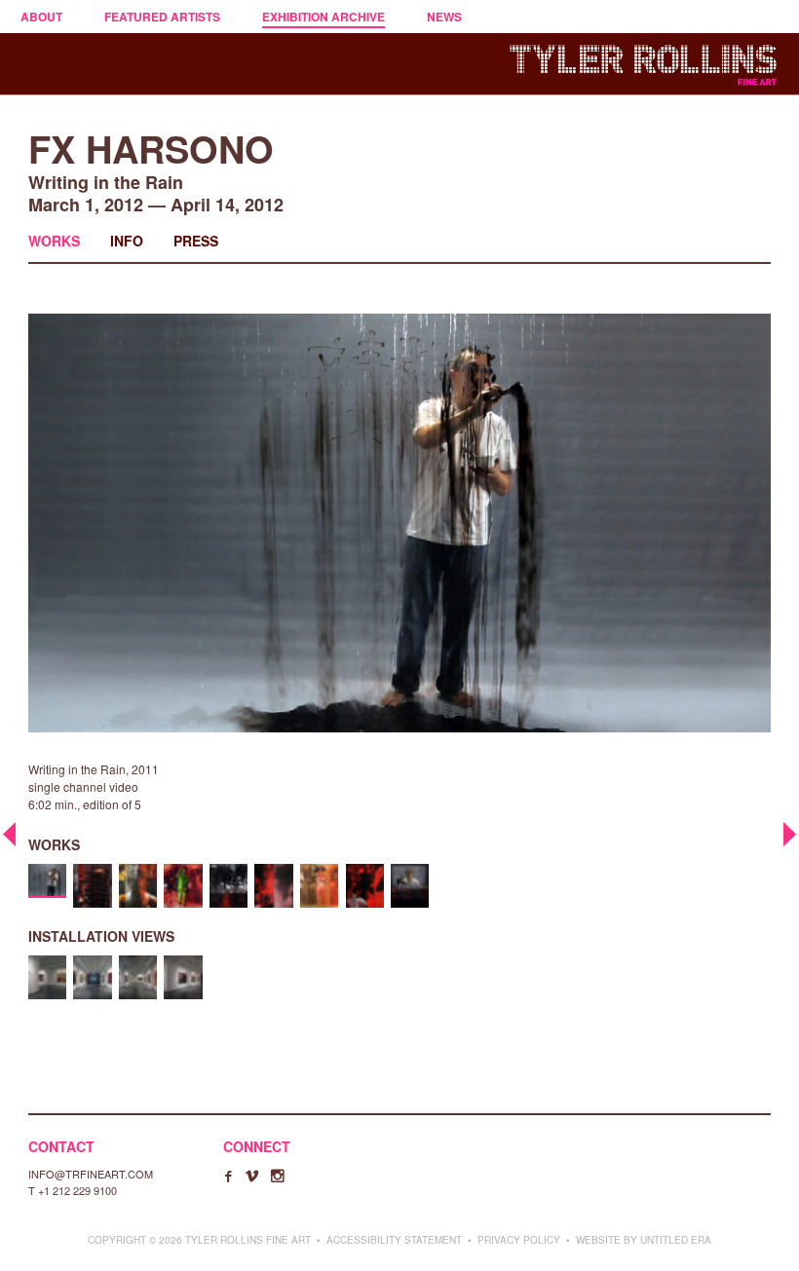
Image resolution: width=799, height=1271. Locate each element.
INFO (126, 240)
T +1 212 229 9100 (72, 1190)
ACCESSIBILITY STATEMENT (394, 1240)
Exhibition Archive (323, 16)
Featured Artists (162, 16)
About (41, 16)
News (444, 16)
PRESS (195, 240)
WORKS (54, 240)
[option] (47, 881)
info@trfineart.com (90, 1173)
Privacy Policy (518, 1240)
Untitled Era (675, 1240)
